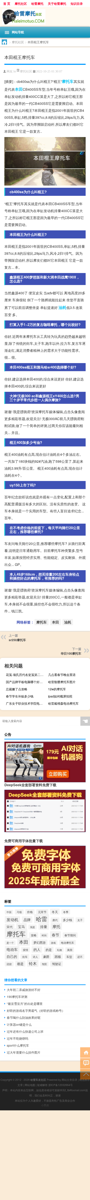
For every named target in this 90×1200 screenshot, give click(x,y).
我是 (32, 927)
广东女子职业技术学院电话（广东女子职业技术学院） (26, 703)
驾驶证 (56, 964)
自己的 (12, 956)
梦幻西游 (39, 942)
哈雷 (41, 919)
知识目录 (77, 3)
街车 (25, 957)
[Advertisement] (45, 1155)
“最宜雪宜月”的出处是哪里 (25, 1003)
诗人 (35, 957)
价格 (30, 912)
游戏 (53, 942)
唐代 (55, 920)
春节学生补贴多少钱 (19, 696)
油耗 (62, 307)
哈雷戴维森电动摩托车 (63, 703)
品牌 (27, 919)
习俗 (19, 912)
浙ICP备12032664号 (60, 1085)
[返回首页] (85, 1052)
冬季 (65, 912)
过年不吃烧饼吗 (17, 1038)
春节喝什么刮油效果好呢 (23, 1017)
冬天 (55, 911)
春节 (55, 934)
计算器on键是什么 (19, 1024)
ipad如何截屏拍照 (60, 696)
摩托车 (68, 81)
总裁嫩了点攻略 (16, 689)
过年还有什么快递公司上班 (25, 1031)
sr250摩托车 (17, 640)
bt (15, 71)
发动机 (12, 919)
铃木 (33, 963)
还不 (80, 957)
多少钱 (67, 920)
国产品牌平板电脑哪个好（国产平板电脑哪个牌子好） (26, 682)
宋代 (10, 926)
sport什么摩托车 (18, 1045)
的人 (36, 949)
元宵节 (42, 912)
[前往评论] (85, 1063)
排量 (43, 926)
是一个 (10, 942)
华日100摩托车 (71, 653)
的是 (49, 949)
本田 (19, 89)
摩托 (56, 926)
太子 (80, 920)
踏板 (58, 956)
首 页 (6, 3)
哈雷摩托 (37, 3)
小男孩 (45, 1105)
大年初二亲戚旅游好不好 (23, 989)
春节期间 (70, 935)
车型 (69, 957)
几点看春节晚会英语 (62, 674)
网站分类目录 (69, 1079)
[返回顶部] (85, 1074)
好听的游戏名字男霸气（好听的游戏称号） (36, 1010)
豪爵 (46, 956)
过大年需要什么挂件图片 (23, 1052)
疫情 (25, 950)
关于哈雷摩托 (57, 3)
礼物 (59, 950)
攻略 (33, 935)
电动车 (12, 949)
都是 (20, 963)
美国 (69, 950)
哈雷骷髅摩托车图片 (62, 682)
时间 (44, 935)
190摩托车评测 (17, 996)
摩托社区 (21, 3)
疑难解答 (42, 1085)
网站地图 (30, 1085)
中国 (9, 912)
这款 (9, 964)
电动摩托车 (67, 942)
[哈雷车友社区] (45, 17)
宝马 (21, 926)
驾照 (44, 964)
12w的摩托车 (57, 689)
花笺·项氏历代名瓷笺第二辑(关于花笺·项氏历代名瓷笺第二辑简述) (26, 674)
